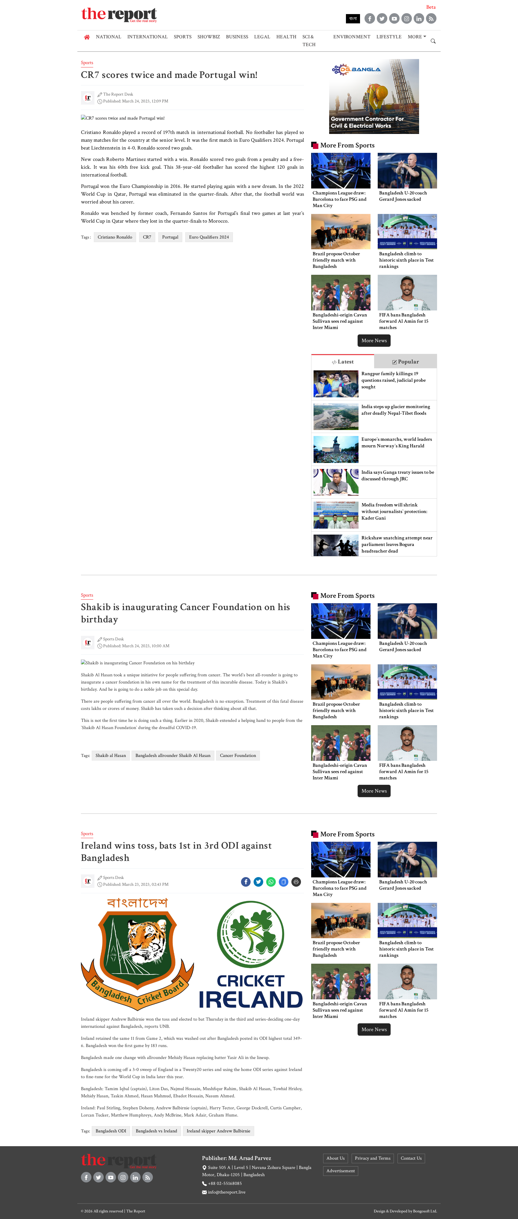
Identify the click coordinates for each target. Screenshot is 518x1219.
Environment (352, 37)
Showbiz (209, 37)
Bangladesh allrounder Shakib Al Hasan (172, 755)
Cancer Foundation (238, 755)
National (108, 37)
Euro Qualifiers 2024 (209, 237)
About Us (335, 1158)
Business (237, 37)
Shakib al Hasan (111, 755)
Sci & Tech (309, 41)
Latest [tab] (345, 362)
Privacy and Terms (373, 1158)
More (415, 37)
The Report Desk (118, 94)
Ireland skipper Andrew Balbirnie (218, 1131)
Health (286, 37)
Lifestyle (389, 37)
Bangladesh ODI (111, 1131)
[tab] (342, 361)
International (147, 37)
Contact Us (411, 1158)
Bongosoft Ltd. (425, 1211)
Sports (183, 37)
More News (374, 340)
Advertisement (340, 1171)
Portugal (170, 237)
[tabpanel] (374, 462)
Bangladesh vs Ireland (156, 1131)
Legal (262, 37)
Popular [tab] (408, 362)
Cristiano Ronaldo (115, 237)
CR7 (147, 237)
